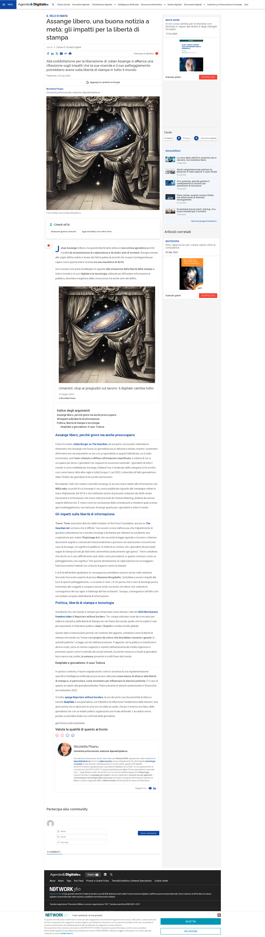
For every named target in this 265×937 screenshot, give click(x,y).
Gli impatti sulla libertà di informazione (78, 418)
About (52, 880)
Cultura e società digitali (68, 47)
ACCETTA (191, 921)
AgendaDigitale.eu (82, 761)
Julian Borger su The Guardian (90, 444)
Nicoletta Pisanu (54, 89)
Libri (246, 4)
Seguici (91, 874)
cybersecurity (105, 761)
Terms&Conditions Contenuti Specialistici (132, 880)
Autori (61, 880)
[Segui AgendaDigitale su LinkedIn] (105, 874)
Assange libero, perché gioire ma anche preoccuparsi (86, 414)
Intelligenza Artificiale (128, 4)
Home (49, 47)
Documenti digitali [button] (193, 4)
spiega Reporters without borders (84, 697)
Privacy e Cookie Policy (97, 880)
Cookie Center (161, 880)
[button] (8, 4)
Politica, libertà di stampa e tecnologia (78, 422)
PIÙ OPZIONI (190, 931)
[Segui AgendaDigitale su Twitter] (111, 874)
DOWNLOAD (208, 77)
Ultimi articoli (63, 4)
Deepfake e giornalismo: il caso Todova (82, 426)
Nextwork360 (56, 894)
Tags (69, 880)
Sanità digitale (175, 4)
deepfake (69, 701)
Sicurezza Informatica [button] (151, 4)
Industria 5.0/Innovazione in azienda (224, 4)
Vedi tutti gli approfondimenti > (204, 221)
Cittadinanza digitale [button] (102, 4)
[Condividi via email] (61, 54)
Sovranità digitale (81, 4)
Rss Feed (78, 880)
